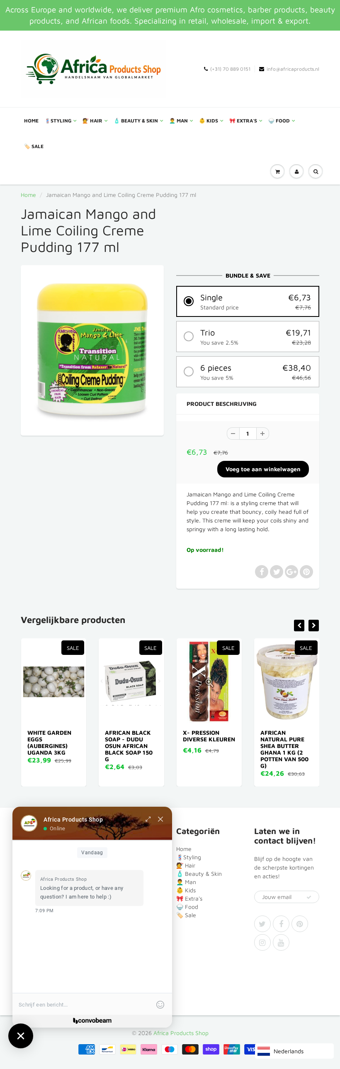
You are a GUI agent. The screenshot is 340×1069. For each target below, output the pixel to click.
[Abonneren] (309, 897)
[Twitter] (262, 924)
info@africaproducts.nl (293, 69)
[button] (248, 301)
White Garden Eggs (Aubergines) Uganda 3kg (49, 742)
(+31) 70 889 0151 (230, 69)
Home (31, 120)
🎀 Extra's (243, 120)
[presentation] (299, 625)
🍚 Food (279, 120)
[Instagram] (262, 942)
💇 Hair (92, 120)
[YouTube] (281, 942)
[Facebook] (281, 924)
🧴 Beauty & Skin (136, 120)
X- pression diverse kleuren (209, 736)
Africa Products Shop (181, 1032)
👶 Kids (208, 120)
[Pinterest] (299, 924)
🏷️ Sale (34, 146)
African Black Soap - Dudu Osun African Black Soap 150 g (129, 745)
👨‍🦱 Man (178, 120)
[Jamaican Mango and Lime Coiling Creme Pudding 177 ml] (92, 349)
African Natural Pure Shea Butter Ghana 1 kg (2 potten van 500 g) (284, 749)
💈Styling (57, 120)
